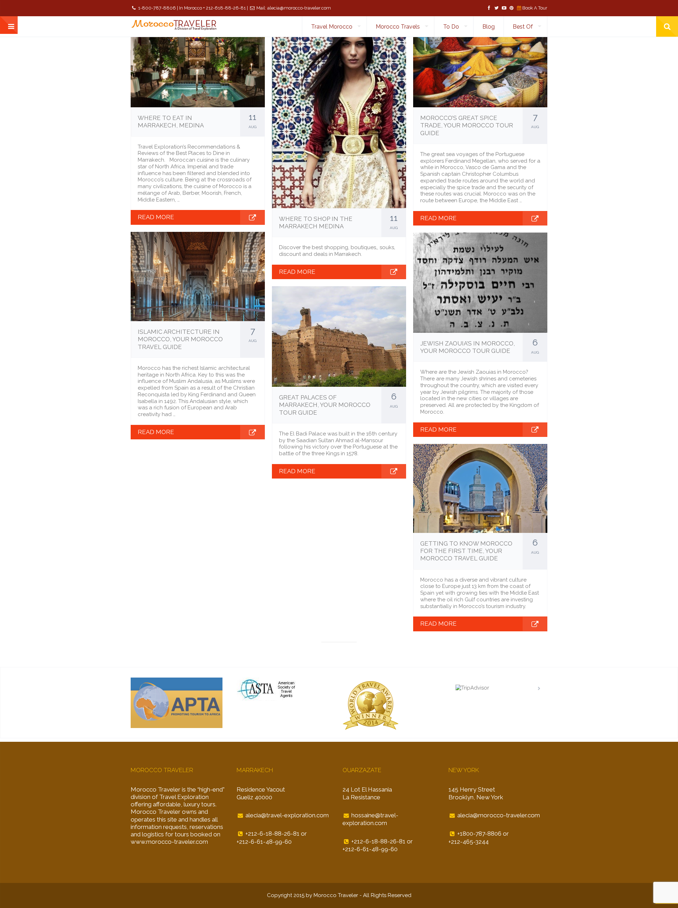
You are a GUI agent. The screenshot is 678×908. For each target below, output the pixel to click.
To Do (451, 26)
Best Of (523, 26)
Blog (488, 26)
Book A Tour (534, 8)
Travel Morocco (331, 26)
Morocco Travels (398, 26)
